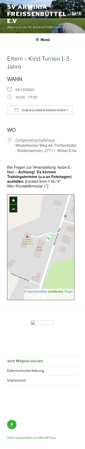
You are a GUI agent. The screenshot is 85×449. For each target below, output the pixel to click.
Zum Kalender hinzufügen (43, 110)
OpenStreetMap (37, 291)
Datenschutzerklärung (25, 371)
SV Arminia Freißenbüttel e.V (37, 14)
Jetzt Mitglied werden (25, 361)
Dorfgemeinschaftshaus (35, 140)
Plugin (68, 291)
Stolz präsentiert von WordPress (31, 438)
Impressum (16, 380)
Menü (45, 40)
